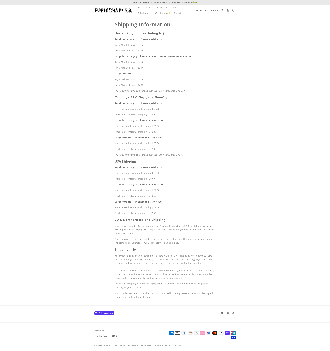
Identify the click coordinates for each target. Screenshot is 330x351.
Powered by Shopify (118, 345)
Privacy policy (146, 345)
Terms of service (160, 345)
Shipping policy (175, 345)
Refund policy (133, 345)
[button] (149, 7)
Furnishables (105, 345)
